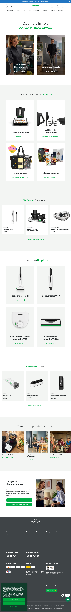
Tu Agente (11, 6)
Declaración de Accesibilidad (47, 608)
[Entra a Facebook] (11, 555)
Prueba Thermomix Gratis (32, 538)
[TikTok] (37, 555)
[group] (12, 220)
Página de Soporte (11, 535)
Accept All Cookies (14, 599)
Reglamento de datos (58, 608)
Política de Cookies (38, 605)
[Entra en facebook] (31, 555)
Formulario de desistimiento (13, 544)
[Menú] (53, 566)
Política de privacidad (29, 605)
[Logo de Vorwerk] (35, 6)
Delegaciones (29, 535)
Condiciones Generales (48, 605)
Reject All (14, 602)
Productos (10, 10)
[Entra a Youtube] (14, 555)
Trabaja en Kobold (51, 538)
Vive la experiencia (34, 10)
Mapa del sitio (37, 608)
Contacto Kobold (10, 541)
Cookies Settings (14, 606)
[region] (14, 597)
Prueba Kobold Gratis (31, 541)
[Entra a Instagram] (7, 555)
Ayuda (45, 10)
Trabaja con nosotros (57, 10)
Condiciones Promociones (59, 605)
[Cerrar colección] (69, 1)
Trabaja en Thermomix (52, 535)
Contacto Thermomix (11, 538)
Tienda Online (21, 10)
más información (44, 1)
